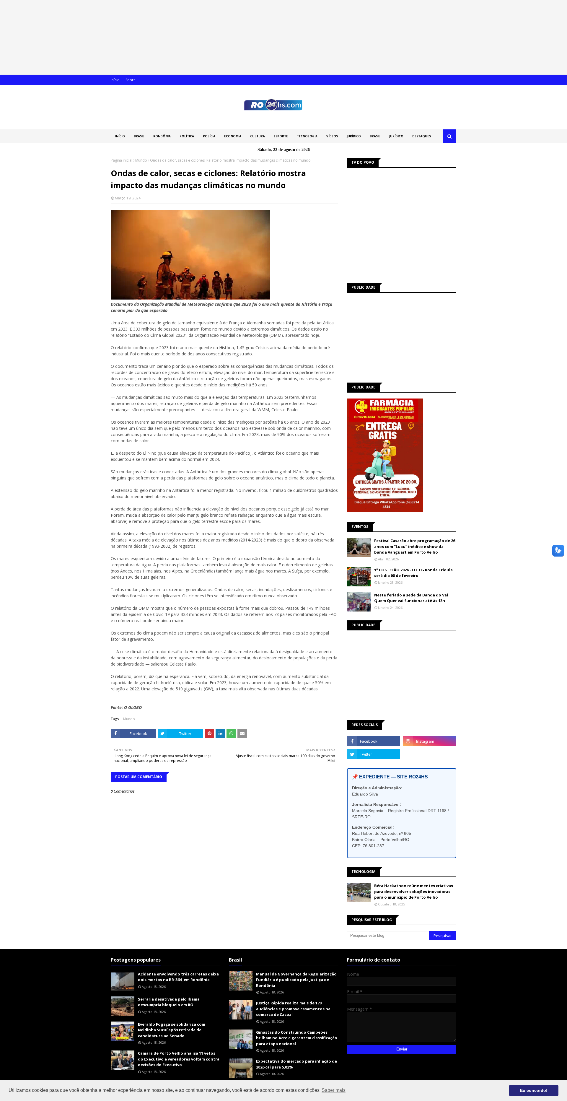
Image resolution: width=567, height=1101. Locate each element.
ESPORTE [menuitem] (281, 136)
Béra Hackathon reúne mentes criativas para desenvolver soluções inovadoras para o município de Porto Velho (413, 891)
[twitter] (373, 754)
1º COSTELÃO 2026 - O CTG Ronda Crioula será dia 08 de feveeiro (413, 572)
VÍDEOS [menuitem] (332, 136)
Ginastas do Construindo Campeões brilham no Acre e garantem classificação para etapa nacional (296, 1038)
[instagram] (429, 741)
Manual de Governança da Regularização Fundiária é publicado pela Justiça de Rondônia (296, 979)
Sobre (131, 79)
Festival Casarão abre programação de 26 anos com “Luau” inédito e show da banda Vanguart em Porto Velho (414, 546)
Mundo (141, 160)
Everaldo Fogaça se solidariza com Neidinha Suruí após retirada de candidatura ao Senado (171, 1030)
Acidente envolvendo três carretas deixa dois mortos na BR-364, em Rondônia (178, 977)
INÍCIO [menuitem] (120, 136)
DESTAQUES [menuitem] (421, 136)
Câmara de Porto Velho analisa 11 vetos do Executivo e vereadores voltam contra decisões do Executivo (178, 1058)
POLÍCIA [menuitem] (209, 136)
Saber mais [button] (334, 1090)
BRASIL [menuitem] (139, 136)
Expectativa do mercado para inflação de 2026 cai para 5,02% (296, 1064)
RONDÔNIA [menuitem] (162, 136)
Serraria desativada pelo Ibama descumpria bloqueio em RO (169, 1002)
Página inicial (121, 160)
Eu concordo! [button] (534, 1090)
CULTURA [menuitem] (257, 136)
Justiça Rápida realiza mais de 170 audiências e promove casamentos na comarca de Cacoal (293, 1008)
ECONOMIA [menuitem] (232, 136)
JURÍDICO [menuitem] (354, 136)
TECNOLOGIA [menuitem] (307, 136)
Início (115, 79)
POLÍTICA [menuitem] (187, 136)
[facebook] (373, 741)
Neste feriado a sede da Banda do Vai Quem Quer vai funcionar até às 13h (411, 598)
